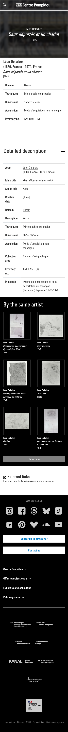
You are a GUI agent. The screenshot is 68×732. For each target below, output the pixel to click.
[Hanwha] (34, 683)
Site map (21, 722)
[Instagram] (9, 512)
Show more (34, 459)
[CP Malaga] (44, 645)
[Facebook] (22, 512)
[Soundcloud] (46, 526)
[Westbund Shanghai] (48, 664)
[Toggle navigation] (62, 5)
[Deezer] (34, 526)
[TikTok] (58, 512)
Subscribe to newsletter (34, 538)
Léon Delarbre (13, 61)
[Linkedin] (9, 526)
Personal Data (39, 722)
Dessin (28, 85)
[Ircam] (47, 626)
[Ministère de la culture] (34, 705)
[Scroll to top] (60, 724)
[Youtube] (58, 526)
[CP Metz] (25, 645)
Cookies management (55, 722)
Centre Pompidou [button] (13, 569)
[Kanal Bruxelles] (23, 664)
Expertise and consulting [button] (17, 588)
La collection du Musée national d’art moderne (28, 481)
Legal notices (9, 722)
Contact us (34, 550)
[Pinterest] (22, 526)
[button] (34, 151)
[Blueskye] (46, 512)
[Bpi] (23, 626)
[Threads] (34, 512)
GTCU (28, 722)
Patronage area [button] (12, 597)
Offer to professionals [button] (15, 578)
